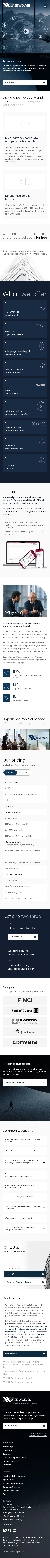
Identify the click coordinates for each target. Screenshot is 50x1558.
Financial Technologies (13, 1483)
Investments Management (15, 1476)
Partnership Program (12, 1461)
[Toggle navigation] (45, 6)
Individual (10, 772)
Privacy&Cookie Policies (38, 1436)
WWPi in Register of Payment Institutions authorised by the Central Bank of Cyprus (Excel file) (24, 1365)
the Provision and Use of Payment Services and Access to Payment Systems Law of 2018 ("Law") (26, 1329)
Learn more (11, 1353)
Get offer (9, 82)
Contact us (16, 936)
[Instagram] (5, 1530)
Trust (5, 1494)
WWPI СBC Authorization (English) (18, 1382)
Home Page (8, 1447)
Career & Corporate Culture (15, 1457)
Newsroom (7, 1454)
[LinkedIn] (14, 1530)
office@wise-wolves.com (14, 1512)
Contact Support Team (18, 1282)
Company (23, 772)
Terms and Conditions (38, 1433)
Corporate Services (11, 1487)
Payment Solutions (11, 1490)
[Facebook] (9, 1530)
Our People (7, 1450)
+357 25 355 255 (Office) (14, 1516)
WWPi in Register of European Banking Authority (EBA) (24, 1372)
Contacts (7, 1465)
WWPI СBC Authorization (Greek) (17, 1378)
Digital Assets (8, 1479)
